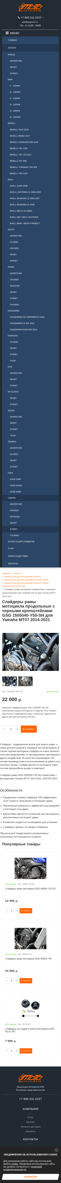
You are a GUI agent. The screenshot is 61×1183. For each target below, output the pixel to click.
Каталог (12, 48)
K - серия (15, 98)
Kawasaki (13, 336)
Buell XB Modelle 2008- (22, 204)
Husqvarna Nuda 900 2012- (24, 329)
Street (14, 73)
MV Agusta (13, 392)
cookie (14, 1164)
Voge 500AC (16, 485)
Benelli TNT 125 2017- (21, 155)
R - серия (15, 104)
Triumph (12, 442)
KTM (10, 367)
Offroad (15, 517)
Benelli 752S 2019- (19, 129)
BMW (10, 80)
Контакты (13, 564)
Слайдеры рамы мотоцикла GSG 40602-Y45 (28, 958)
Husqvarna (13, 311)
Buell (11, 180)
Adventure (16, 61)
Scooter (15, 286)
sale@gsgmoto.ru (30, 22)
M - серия (15, 117)
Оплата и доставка (18, 556)
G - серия (15, 92)
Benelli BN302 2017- (20, 136)
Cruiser (14, 248)
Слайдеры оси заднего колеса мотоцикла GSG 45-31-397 (29, 1030)
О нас (11, 548)
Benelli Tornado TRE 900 (23, 167)
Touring (14, 305)
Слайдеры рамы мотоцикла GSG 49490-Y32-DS (30, 888)
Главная (12, 40)
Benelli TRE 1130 (19, 173)
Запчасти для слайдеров (21, 542)
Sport (13, 67)
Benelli (11, 123)
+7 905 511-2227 (31, 17)
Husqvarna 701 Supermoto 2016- (27, 317)
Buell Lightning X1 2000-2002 (25, 192)
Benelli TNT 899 (18, 161)
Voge (10, 473)
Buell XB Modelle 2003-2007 (25, 198)
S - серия (15, 111)
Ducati (11, 230)
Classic (14, 242)
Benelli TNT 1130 (19, 148)
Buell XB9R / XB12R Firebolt (25, 223)
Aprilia (11, 55)
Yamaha (12, 498)
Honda (11, 267)
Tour (13, 361)
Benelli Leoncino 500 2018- (24, 142)
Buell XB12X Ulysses (21, 211)
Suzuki (11, 411)
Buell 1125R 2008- (19, 186)
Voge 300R (15, 479)
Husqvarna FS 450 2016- (22, 323)
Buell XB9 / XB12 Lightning (24, 217)
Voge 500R (15, 492)
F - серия (15, 86)
